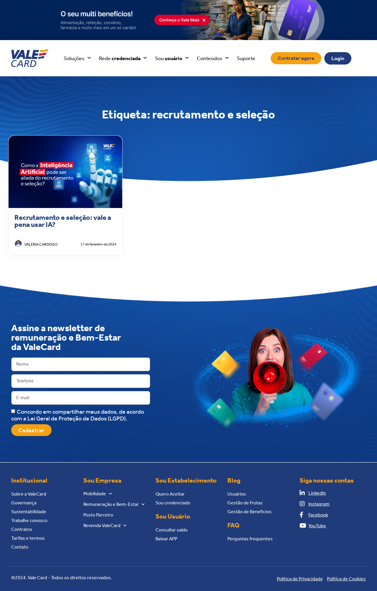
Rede (119, 58)
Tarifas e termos (28, 538)
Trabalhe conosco (29, 520)
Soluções (74, 58)
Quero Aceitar (170, 494)
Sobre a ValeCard (28, 494)
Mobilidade (94, 493)
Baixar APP (166, 539)
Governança (24, 503)
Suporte (246, 58)
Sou (168, 58)
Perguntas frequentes (250, 539)
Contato (19, 547)
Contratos (21, 529)
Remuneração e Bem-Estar (111, 504)
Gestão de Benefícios (249, 511)
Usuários (236, 494)
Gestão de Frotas (245, 503)
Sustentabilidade (28, 511)
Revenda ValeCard (101, 525)
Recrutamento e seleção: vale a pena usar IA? (62, 221)
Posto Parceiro (98, 515)
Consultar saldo (172, 530)
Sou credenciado (173, 503)
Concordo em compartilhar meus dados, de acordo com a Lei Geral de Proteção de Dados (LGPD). (77, 415)
